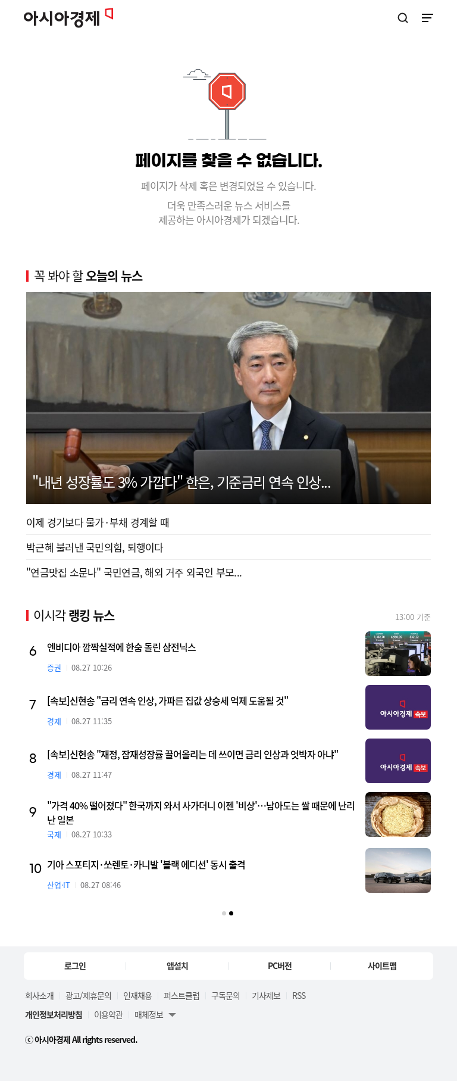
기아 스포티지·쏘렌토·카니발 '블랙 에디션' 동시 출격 (146, 864)
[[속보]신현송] (398, 707)
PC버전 (280, 965)
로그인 (75, 965)
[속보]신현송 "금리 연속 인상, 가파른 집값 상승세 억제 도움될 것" (167, 700)
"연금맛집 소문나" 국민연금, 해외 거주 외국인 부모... (134, 572)
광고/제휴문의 (88, 995)
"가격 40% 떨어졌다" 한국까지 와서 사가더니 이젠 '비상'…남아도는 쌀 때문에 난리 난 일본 (201, 812)
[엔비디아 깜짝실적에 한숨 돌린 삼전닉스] (398, 653)
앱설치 (177, 965)
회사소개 (39, 995)
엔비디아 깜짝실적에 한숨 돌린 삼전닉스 (121, 647)
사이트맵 (382, 965)
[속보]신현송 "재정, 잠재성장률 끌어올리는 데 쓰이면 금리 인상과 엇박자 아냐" (192, 754)
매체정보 (148, 1014)
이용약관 (108, 1014)
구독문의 (225, 995)
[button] (224, 913)
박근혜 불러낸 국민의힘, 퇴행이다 (95, 547)
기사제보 (266, 995)
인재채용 (137, 995)
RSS (298, 995)
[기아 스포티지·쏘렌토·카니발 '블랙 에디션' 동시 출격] (398, 870)
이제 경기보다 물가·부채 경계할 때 (97, 522)
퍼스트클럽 (181, 995)
